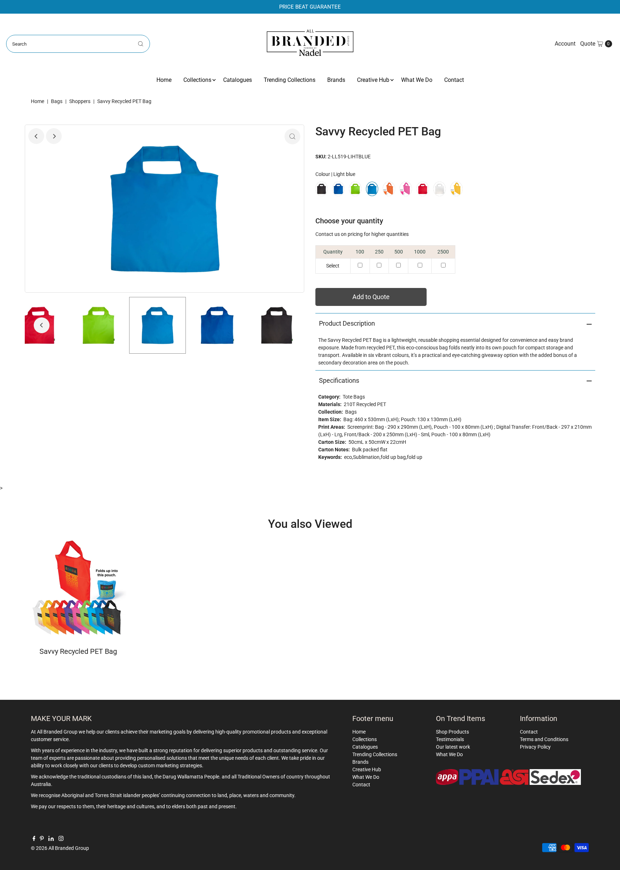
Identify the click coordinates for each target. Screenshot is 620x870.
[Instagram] (61, 839)
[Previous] (36, 136)
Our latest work (453, 747)
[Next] (54, 136)
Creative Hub (373, 79)
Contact (454, 79)
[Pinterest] (42, 839)
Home (164, 79)
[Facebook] (34, 839)
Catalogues (237, 79)
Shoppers (79, 101)
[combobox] (78, 44)
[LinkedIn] (51, 839)
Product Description (347, 323)
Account (565, 43)
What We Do (416, 79)
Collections (197, 79)
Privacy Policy (535, 747)
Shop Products (452, 732)
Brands (336, 79)
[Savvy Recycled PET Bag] (78, 588)
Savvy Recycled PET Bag (78, 651)
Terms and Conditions (544, 739)
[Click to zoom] (292, 136)
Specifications (339, 380)
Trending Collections (289, 79)
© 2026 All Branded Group (60, 848)
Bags (56, 101)
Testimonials (450, 739)
